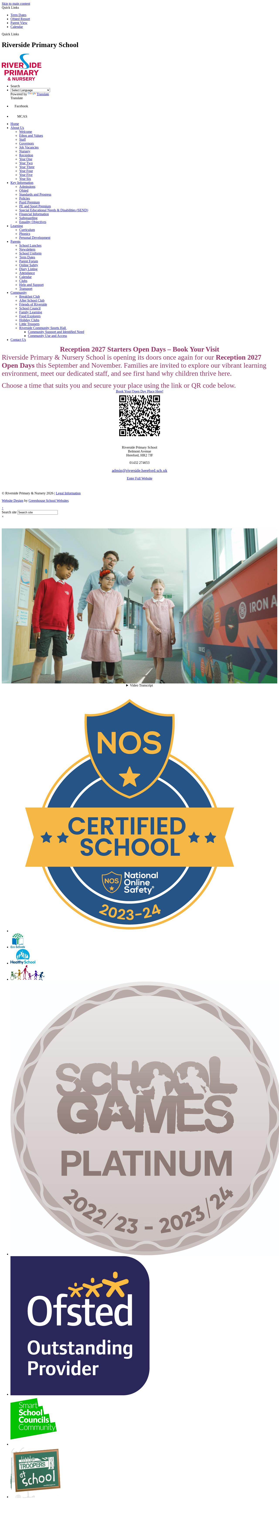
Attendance (27, 273)
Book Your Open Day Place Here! (139, 391)
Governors (26, 143)
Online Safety (28, 265)
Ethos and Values (31, 135)
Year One (25, 159)
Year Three (26, 167)
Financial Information (34, 214)
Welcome (25, 131)
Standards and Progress (35, 194)
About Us (17, 128)
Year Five (25, 175)
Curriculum (27, 230)
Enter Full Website (139, 478)
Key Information (21, 182)
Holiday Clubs (29, 320)
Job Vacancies (29, 147)
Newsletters (27, 249)
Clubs (23, 281)
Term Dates (18, 15)
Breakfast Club (29, 296)
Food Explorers (30, 316)
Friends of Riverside (33, 304)
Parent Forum (28, 261)
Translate (43, 94)
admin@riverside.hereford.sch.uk (139, 470)
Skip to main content (16, 3)
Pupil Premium (29, 202)
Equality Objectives (32, 222)
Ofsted (23, 190)
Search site (9, 512)
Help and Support (31, 285)
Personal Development (34, 237)
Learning (16, 226)
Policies (24, 198)
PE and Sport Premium (35, 206)
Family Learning (30, 312)
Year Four (26, 171)
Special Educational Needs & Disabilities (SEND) (53, 210)
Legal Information (68, 493)
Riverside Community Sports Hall (43, 328)
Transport (25, 288)
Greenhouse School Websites (49, 500)
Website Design (12, 500)
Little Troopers (29, 324)
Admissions (27, 186)
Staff (22, 139)
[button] (20, 34)
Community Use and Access (47, 336)
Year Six (25, 179)
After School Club (31, 300)
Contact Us (18, 340)
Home (14, 124)
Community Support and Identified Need (56, 332)
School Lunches (30, 245)
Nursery (24, 151)
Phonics (24, 234)
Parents (15, 241)
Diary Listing (28, 269)
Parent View (18, 23)
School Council (30, 308)
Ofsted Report (20, 19)
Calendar (16, 27)
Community (18, 292)
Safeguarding (28, 218)
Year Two (26, 163)
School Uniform (30, 253)
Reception (26, 155)
